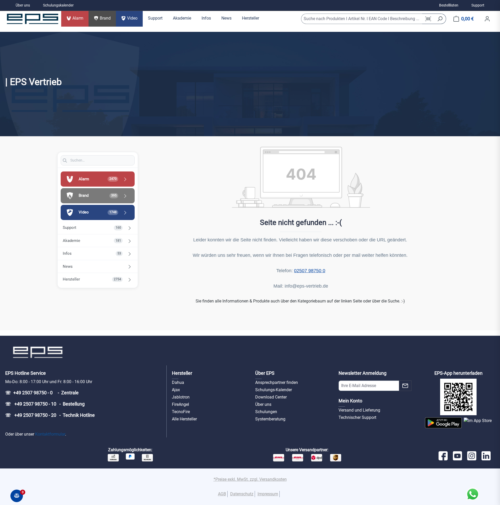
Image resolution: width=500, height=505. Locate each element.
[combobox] (361, 19)
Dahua (178, 382)
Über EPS (264, 373)
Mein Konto (350, 400)
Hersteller (182, 373)
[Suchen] (440, 19)
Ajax (176, 389)
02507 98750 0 (309, 270)
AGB (222, 493)
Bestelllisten (448, 5)
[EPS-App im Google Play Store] (443, 422)
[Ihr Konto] (487, 19)
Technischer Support (357, 417)
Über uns (23, 5)
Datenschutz (241, 493)
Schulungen (266, 411)
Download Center (271, 397)
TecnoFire (181, 411)
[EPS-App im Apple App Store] (478, 422)
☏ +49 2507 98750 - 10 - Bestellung (45, 404)
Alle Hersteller (184, 419)
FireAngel (180, 404)
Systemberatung (270, 419)
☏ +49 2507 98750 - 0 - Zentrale (42, 392)
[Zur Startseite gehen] (33, 19)
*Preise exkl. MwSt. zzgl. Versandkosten (250, 479)
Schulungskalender (58, 5)
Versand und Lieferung (359, 410)
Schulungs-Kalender (273, 389)
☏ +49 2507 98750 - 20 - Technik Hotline (50, 415)
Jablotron (181, 397)
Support (477, 5)
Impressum (268, 493)
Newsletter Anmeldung (362, 373)
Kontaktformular (50, 434)
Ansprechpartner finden (276, 382)
